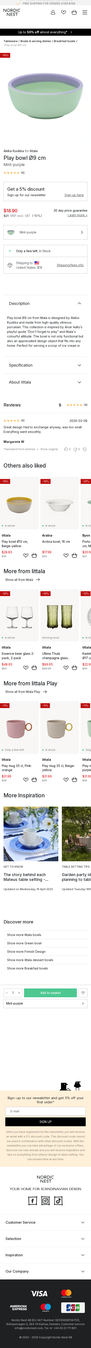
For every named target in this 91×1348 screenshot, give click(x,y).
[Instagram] (45, 1200)
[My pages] (53, 12)
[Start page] (12, 12)
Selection (13, 1238)
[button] (14, 173)
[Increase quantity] (19, 992)
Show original (49, 449)
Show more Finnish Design (26, 951)
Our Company (17, 1271)
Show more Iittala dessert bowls (30, 960)
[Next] (83, 96)
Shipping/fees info (70, 265)
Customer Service (21, 1222)
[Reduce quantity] (7, 992)
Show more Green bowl (24, 943)
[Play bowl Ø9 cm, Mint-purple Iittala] (45, 96)
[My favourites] (63, 12)
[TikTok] (58, 1200)
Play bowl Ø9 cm (15, 45)
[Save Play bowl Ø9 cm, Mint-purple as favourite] (83, 992)
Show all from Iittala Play (22, 692)
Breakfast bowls (64, 41)
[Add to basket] (34, 555)
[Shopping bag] (74, 12)
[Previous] (8, 96)
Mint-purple (14, 1003)
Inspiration (14, 1255)
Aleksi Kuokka (14, 151)
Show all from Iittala (19, 580)
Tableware (11, 41)
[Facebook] (32, 1200)
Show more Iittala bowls (24, 935)
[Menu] (85, 12)
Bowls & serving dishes (36, 41)
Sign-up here (74, 195)
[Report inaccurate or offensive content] (84, 449)
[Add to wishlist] (25, 555)
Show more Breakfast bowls (27, 968)
